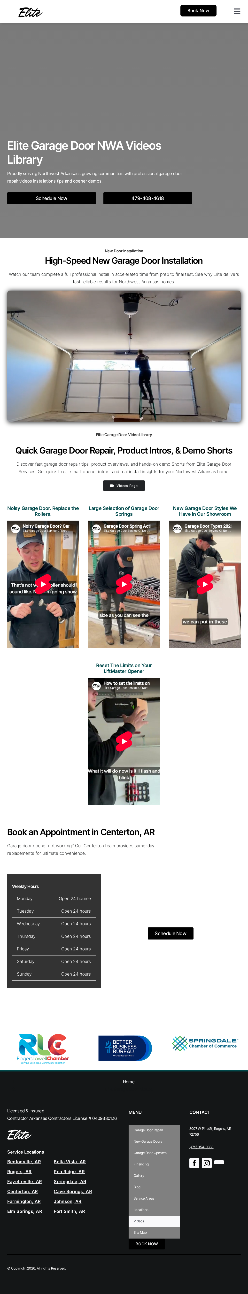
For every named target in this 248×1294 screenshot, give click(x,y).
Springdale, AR (70, 1181)
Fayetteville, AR (24, 1181)
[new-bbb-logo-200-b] (124, 1036)
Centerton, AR (22, 1191)
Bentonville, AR (24, 1161)
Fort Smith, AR (69, 1211)
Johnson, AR (67, 1201)
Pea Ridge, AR (69, 1171)
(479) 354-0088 (201, 1147)
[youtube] (219, 1162)
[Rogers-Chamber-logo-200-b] (43, 1036)
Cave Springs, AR (73, 1191)
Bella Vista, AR (70, 1161)
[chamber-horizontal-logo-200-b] (205, 1036)
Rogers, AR (19, 1171)
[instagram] (207, 1163)
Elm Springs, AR (24, 1211)
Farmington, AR (24, 1201)
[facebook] (194, 1163)
